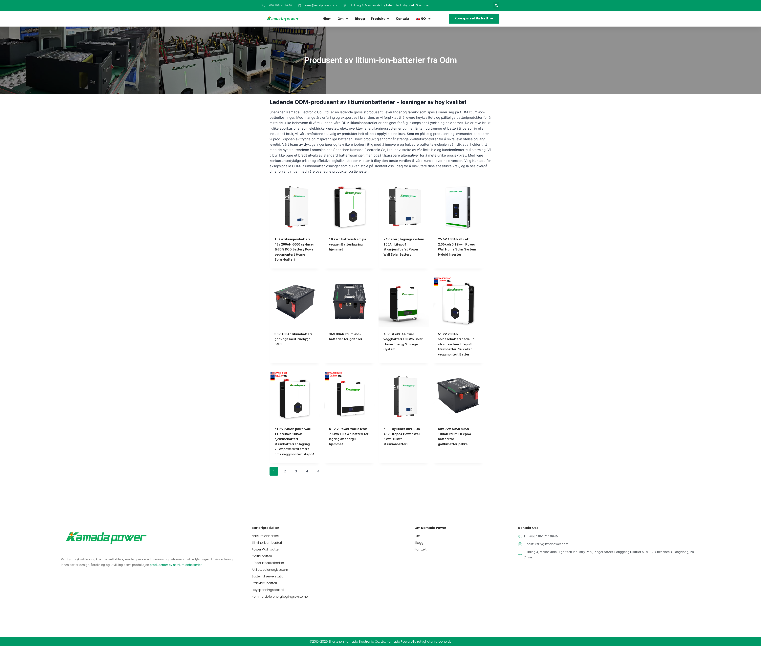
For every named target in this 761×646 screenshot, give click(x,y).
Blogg (360, 19)
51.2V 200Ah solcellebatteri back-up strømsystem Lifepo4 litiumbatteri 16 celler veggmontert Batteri (456, 344)
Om (340, 19)
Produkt (378, 19)
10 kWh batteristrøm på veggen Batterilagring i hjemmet (347, 244)
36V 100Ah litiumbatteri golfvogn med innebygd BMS (293, 339)
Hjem (327, 19)
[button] (496, 5)
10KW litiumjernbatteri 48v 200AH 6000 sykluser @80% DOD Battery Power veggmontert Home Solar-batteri (294, 249)
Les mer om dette (342, 262)
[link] (176, 565)
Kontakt (402, 19)
